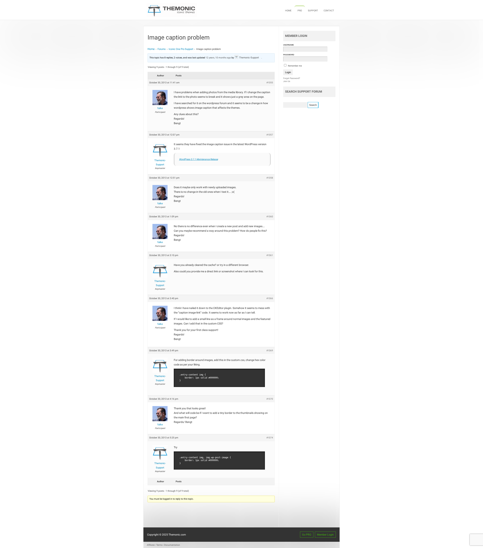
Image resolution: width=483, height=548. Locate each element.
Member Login (325, 534)
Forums (162, 49)
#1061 (269, 255)
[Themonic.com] (172, 16)
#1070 (269, 399)
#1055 (269, 82)
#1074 (269, 437)
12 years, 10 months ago (218, 57)
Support (313, 10)
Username (288, 45)
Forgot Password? (291, 78)
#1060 (269, 216)
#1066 (269, 298)
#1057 (269, 134)
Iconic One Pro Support (181, 49)
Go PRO (306, 534)
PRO (300, 10)
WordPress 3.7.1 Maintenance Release (198, 159)
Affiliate (151, 545)
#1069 (269, 350)
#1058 (269, 177)
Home (288, 10)
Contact (329, 10)
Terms (159, 545)
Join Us (286, 81)
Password (288, 55)
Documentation (172, 545)
